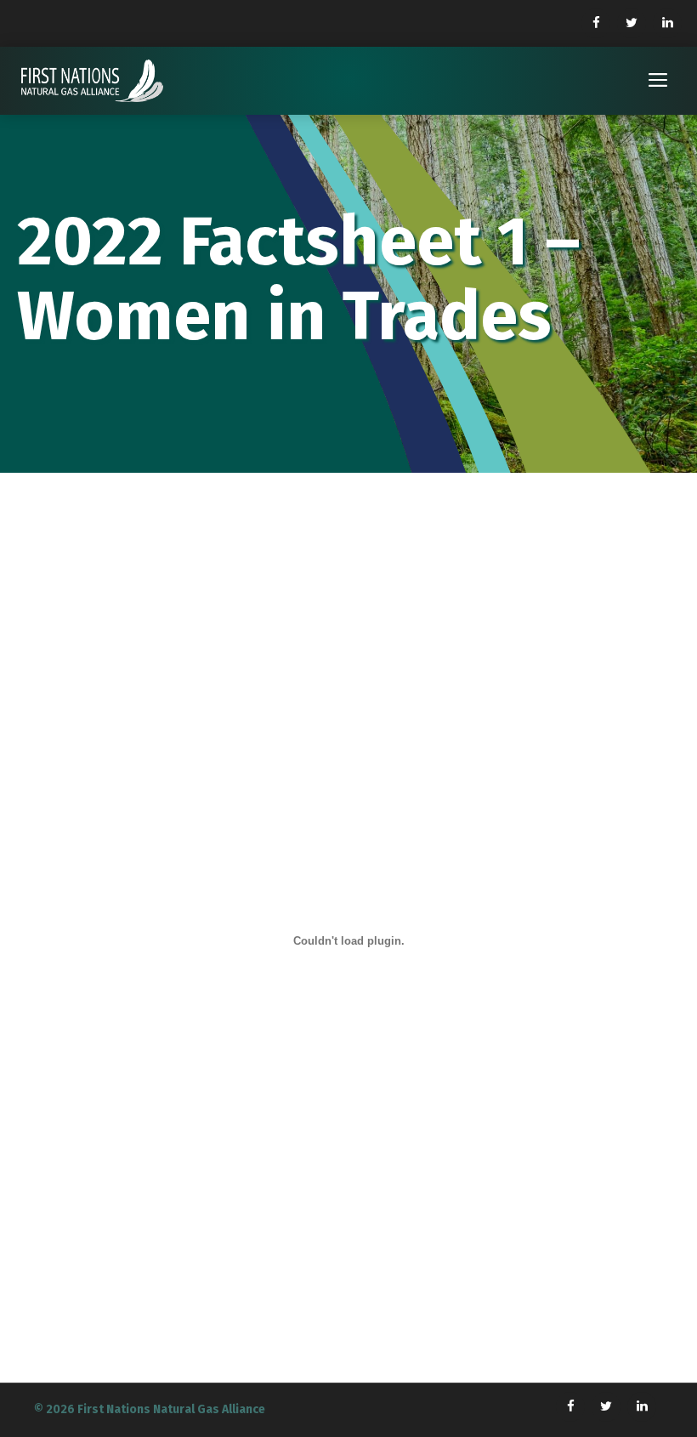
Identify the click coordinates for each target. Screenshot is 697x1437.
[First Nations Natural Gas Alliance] (92, 81)
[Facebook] (595, 23)
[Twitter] (631, 23)
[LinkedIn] (667, 23)
